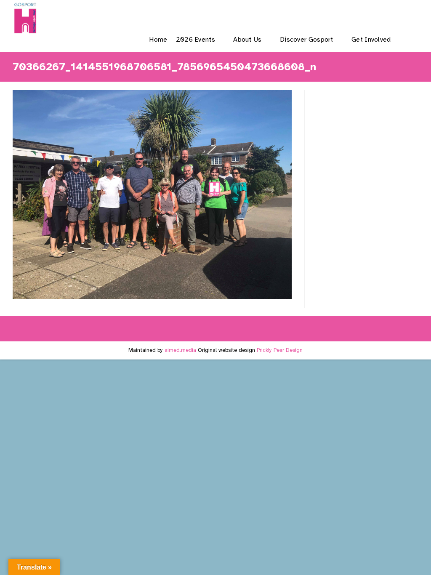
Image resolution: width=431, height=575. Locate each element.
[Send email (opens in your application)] (411, 14)
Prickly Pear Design (280, 350)
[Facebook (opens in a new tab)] (346, 14)
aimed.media (180, 350)
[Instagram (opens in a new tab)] (368, 14)
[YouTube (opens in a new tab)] (389, 14)
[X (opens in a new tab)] (325, 14)
